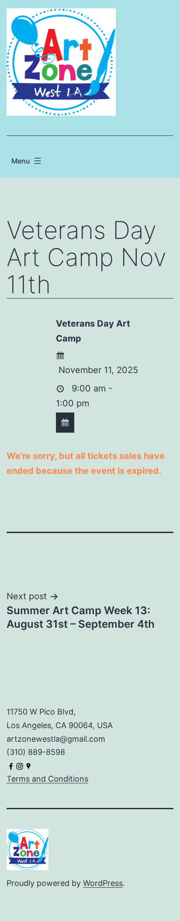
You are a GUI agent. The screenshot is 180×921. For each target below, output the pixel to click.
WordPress (103, 883)
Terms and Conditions (47, 778)
